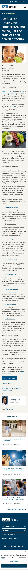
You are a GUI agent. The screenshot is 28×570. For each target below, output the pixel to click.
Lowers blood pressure (11, 239)
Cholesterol (8, 388)
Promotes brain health (11, 304)
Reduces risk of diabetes (11, 289)
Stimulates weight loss (11, 274)
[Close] (26, 551)
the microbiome (15, 106)
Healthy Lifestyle (16, 388)
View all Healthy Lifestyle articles (16, 509)
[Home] (2, 13)
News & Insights (10, 13)
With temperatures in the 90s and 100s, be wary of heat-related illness (13, 469)
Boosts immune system (11, 259)
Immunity (4, 390)
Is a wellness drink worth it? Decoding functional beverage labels (13, 498)
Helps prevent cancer (10, 224)
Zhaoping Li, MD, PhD (7, 91)
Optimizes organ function (11, 207)
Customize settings (14, 561)
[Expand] (25, 526)
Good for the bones (10, 319)
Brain (3, 388)
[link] (7, 409)
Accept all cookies (14, 566)
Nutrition (9, 390)
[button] (13, 2)
